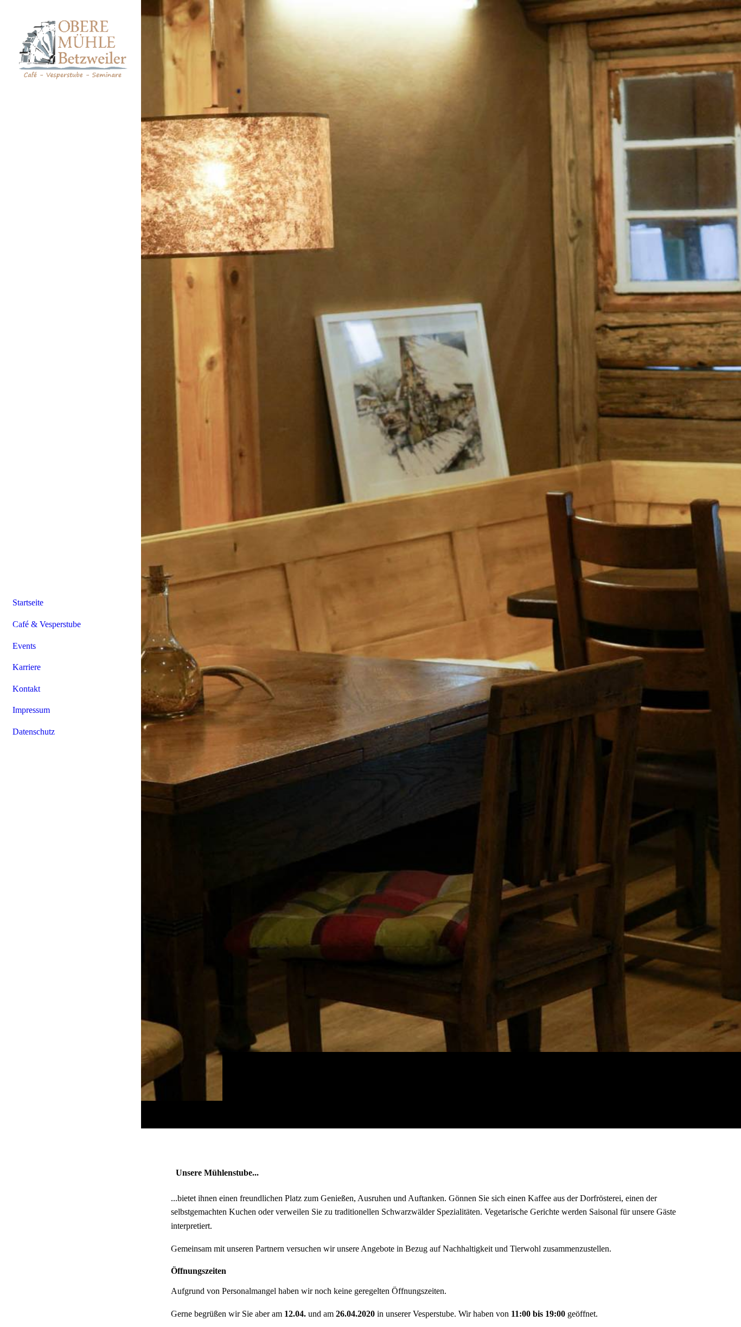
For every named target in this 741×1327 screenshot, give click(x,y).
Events (24, 645)
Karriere (26, 667)
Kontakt (26, 688)
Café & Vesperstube (46, 624)
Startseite (27, 602)
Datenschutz (33, 731)
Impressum (31, 709)
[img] (441, 564)
